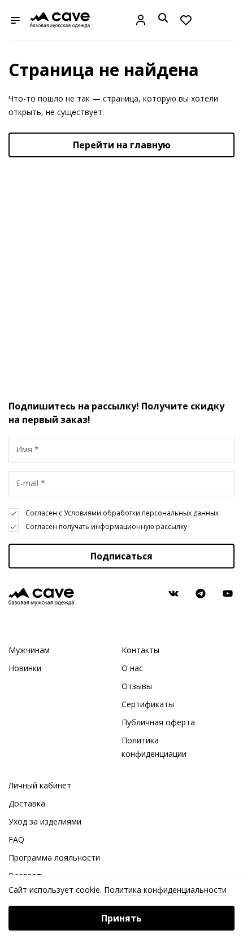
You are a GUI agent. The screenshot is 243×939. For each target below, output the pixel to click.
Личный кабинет (39, 785)
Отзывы (137, 686)
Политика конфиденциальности (165, 889)
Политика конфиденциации (154, 747)
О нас (132, 668)
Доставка (26, 803)
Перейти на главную (122, 145)
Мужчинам (29, 650)
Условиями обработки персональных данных (141, 513)
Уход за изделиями (44, 821)
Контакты (140, 650)
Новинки (24, 668)
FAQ (16, 839)
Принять (121, 918)
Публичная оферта (158, 722)
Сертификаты (148, 704)
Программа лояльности (54, 857)
